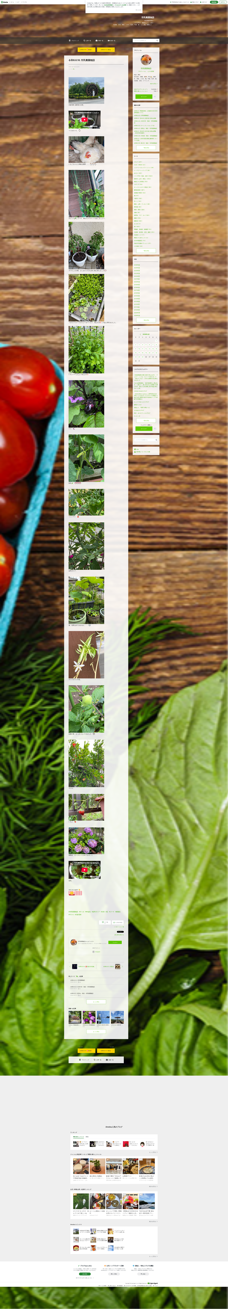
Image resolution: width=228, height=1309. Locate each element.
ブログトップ (75, 40)
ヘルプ (156, 1285)
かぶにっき (137, 416)
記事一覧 (88, 40)
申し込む (143, 1274)
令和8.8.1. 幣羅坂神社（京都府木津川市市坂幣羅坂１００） (145, 111)
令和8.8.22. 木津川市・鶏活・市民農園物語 (145, 122)
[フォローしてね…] (75, 893)
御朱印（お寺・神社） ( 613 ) (142, 179)
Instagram (97, 951)
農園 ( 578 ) (137, 218)
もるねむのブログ (139, 410)
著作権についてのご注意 (143, 451)
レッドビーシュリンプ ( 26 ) (142, 170)
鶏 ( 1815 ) (137, 226)
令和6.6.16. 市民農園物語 (82, 60)
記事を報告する (120, 934)
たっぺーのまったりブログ (141, 402)
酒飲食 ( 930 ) (138, 221)
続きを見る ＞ (154, 83)
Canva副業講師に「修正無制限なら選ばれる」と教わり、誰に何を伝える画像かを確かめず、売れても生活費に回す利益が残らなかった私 (146, 385)
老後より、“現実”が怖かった (142, 407)
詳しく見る (114, 1274)
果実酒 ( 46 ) (137, 207)
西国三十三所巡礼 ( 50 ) (141, 181)
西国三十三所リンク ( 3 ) (141, 237)
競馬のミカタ (138, 404)
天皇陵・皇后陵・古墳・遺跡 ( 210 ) (144, 232)
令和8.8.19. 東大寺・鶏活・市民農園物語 (145, 143)
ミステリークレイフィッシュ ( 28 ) (144, 167)
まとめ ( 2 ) (137, 223)
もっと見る (96, 1002)
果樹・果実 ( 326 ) (139, 209)
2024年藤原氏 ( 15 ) (139, 240)
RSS (137, 449)
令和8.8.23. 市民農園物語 (141, 115)
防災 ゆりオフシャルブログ (142, 413)
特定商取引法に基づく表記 (145, 1285)
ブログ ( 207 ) (138, 162)
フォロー (115, 942)
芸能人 (87, 1136)
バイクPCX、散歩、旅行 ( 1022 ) (143, 176)
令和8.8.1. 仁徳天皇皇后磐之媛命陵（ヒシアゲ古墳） (145, 139)
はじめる (85, 1274)
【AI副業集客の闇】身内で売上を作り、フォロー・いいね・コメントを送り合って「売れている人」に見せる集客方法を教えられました (146, 377)
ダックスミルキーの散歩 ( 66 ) (142, 187)
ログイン (223, 2)
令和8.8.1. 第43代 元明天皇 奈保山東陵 (145, 118)
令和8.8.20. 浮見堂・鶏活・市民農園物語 (145, 136)
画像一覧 (100, 40)
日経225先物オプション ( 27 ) (142, 243)
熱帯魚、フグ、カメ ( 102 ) (141, 215)
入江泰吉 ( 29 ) (138, 246)
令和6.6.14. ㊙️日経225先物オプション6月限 (87, 49)
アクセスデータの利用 (130, 1285)
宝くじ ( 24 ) (137, 201)
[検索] (157, 40)
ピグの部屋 (151, 71)
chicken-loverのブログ (140, 391)
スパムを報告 (103, 1285)
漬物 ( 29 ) (137, 212)
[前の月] (140, 334)
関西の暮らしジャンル (140, 91)
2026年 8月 (146, 334)
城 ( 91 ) (136, 195)
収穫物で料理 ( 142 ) (140, 193)
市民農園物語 (146, 68)
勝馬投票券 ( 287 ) (139, 190)
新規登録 (214, 2)
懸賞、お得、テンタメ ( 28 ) (142, 204)
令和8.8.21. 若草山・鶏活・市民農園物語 (145, 128)
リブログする (118, 922)
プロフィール (142, 71)
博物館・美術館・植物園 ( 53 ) (142, 229)
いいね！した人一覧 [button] (119, 926)
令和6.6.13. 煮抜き (106, 49)
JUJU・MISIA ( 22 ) (139, 164)
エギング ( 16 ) (138, 184)
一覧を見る (146, 147)
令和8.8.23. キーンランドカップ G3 (144, 125)
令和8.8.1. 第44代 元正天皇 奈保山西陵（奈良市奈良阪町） (145, 132)
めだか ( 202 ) (138, 173)
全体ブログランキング (140, 89)
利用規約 (120, 1285)
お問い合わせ (112, 1285)
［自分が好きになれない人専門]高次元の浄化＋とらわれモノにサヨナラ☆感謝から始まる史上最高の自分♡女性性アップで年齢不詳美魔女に (146, 396)
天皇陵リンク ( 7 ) (139, 235)
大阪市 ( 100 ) (138, 198)
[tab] (78, 1136)
